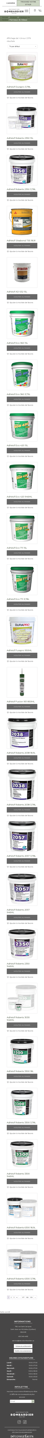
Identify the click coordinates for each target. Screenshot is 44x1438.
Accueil (5, 17)
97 (23, 1297)
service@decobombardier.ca (23, 1340)
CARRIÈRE (10, 3)
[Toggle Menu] (26, 11)
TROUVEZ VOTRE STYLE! (28, 3)
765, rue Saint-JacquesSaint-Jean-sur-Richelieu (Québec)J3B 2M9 (23, 1329)
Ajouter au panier (22, 92)
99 (31, 1297)
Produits (13, 17)
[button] (20, 97)
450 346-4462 (23, 1336)
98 (27, 1297)
